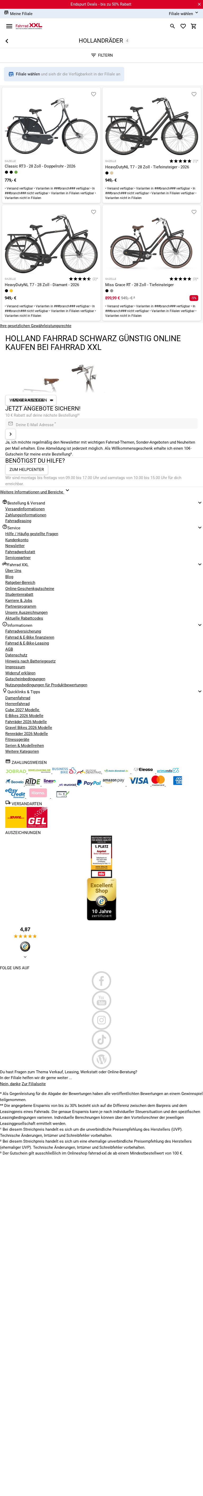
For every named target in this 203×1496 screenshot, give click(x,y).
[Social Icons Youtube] (101, 1000)
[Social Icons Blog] (101, 1059)
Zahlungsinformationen (25, 515)
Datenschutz (16, 655)
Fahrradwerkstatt (20, 551)
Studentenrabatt (19, 594)
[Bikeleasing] (39, 772)
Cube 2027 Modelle (22, 710)
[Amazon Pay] (114, 784)
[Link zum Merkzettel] (183, 26)
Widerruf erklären (20, 673)
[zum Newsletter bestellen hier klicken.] (10, 434)
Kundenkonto (17, 540)
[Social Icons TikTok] (101, 1039)
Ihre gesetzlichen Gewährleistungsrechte (35, 325)
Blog (9, 576)
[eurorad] (68, 784)
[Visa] (139, 784)
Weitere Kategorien (22, 751)
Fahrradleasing (18, 521)
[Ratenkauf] (15, 796)
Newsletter (15, 545)
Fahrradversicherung (23, 631)
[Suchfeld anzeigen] (173, 26)
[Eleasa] (143, 772)
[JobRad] (16, 772)
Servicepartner (18, 557)
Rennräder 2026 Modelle (26, 733)
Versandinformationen (25, 509)
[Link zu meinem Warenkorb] (194, 26)
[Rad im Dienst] (15, 784)
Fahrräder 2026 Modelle (26, 721)
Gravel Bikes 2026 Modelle (28, 727)
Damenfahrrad (17, 698)
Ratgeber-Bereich (20, 582)
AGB (9, 649)
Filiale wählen (28, 74)
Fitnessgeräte (17, 739)
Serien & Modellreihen (24, 745)
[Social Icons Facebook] (101, 981)
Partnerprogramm (20, 606)
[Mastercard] (158, 784)
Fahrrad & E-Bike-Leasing (27, 643)
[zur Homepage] (29, 26)
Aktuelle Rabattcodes (24, 618)
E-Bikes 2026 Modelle (24, 715)
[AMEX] (178, 784)
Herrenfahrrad (17, 703)
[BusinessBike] (64, 772)
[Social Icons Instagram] (101, 1020)
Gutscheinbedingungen (25, 679)
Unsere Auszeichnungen (26, 612)
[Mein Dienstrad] (116, 772)
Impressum (15, 667)
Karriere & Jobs (18, 600)
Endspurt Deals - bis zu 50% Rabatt (101, 4)
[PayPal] (89, 784)
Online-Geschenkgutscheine (29, 588)
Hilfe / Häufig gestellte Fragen (31, 533)
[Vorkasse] (63, 796)
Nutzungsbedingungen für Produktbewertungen (46, 685)
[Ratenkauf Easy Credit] (38, 796)
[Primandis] (168, 772)
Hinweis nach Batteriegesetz (30, 661)
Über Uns (13, 570)
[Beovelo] (33, 784)
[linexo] (50, 784)
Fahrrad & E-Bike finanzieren (29, 637)
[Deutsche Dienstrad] (89, 772)
